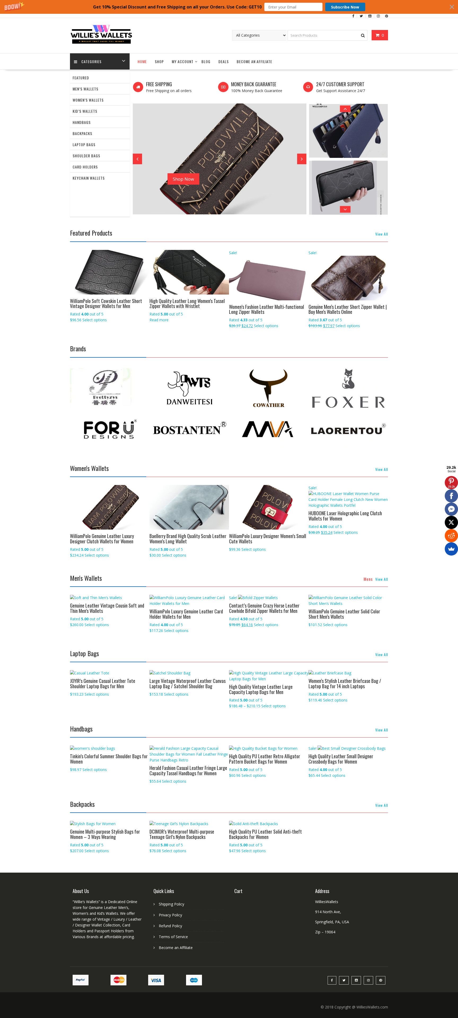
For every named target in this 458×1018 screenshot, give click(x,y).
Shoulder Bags (86, 155)
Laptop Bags (84, 144)
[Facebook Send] (451, 509)
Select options (94, 319)
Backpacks (82, 133)
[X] (451, 522)
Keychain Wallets (89, 178)
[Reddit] (451, 535)
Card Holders (85, 167)
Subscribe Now (345, 7)
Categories (91, 61)
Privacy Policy (170, 914)
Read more (159, 319)
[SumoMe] (451, 549)
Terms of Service (173, 936)
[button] (229, 7)
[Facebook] (451, 495)
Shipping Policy (171, 904)
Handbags (82, 122)
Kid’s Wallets (85, 111)
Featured (81, 77)
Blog (205, 61)
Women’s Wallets (88, 100)
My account (182, 61)
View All (381, 234)
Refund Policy (170, 925)
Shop (159, 61)
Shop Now (183, 179)
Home (142, 61)
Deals (223, 61)
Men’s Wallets (85, 89)
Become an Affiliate (254, 61)
